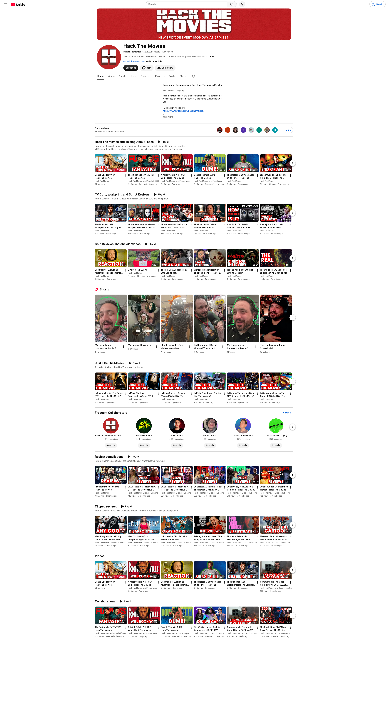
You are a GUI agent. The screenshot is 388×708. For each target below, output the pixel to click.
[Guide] (5, 4)
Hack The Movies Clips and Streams (143, 493)
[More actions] (125, 175)
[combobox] (187, 4)
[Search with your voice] (242, 4)
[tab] (100, 76)
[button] (168, 116)
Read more (168, 117)
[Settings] (365, 4)
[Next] (292, 163)
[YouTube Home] (17, 4)
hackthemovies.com (135, 61)
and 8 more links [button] (154, 61)
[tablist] (194, 76)
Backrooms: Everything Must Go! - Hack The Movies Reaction (193, 85)
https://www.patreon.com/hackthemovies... (183, 111)
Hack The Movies (102, 181)
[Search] (232, 4)
